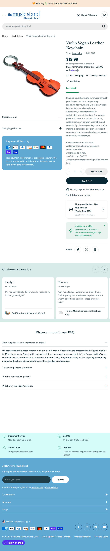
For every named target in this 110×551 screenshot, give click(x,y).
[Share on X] (86, 249)
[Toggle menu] (4, 15)
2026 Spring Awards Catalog (56, 536)
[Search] (103, 26)
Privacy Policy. (51, 487)
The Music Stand (18, 536)
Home (5, 36)
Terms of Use (37, 487)
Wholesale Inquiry (82, 536)
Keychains (77, 53)
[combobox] (55, 26)
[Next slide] (104, 269)
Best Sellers (17, 36)
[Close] (104, 225)
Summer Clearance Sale (65, 3)
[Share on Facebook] (77, 249)
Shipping (70, 63)
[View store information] (103, 209)
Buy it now (86, 181)
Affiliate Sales (101, 536)
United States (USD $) (17, 521)
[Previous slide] (95, 269)
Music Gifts (32, 536)
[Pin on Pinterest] (95, 249)
